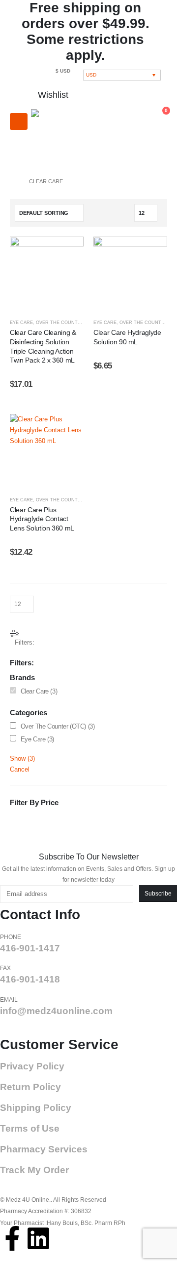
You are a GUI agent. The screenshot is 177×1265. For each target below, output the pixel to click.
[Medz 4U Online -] (63, 136)
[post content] (47, 274)
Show (22, 758)
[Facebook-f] (12, 1238)
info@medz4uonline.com (56, 1011)
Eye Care (21, 322)
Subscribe (158, 893)
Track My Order (34, 1170)
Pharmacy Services (44, 1149)
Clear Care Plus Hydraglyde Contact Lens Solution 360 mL (42, 519)
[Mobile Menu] (19, 121)
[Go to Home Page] (12, 181)
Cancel (20, 769)
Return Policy (30, 1087)
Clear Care (35, 691)
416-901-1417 (30, 948)
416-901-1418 (30, 979)
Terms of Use (29, 1128)
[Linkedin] (38, 1238)
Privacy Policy (32, 1066)
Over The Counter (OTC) (67, 322)
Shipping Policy (35, 1107)
